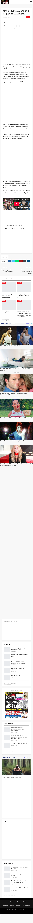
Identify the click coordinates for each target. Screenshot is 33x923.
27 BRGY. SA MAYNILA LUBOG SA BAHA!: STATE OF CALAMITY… (19, 888)
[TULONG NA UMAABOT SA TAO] (7, 745)
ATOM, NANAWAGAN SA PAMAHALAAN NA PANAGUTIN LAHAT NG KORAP (19, 737)
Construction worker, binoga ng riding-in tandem (26, 271)
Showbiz (5, 905)
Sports (28, 16)
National (12, 902)
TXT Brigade (26, 905)
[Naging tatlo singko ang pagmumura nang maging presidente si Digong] (7, 729)
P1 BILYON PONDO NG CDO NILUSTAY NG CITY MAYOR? (18, 662)
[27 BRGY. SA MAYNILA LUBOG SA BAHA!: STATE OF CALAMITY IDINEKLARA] (7, 889)
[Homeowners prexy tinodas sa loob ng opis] (7, 875)
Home (6, 902)
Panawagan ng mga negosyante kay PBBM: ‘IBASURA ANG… (20, 648)
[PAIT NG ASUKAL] (7, 677)
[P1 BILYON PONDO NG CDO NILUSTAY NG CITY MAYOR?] (7, 663)
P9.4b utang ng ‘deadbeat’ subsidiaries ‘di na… (17, 669)
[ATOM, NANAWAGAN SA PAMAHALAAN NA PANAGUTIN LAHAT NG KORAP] (7, 737)
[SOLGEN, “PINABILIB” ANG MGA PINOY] (7, 656)
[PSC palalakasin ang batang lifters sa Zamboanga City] (9, 287)
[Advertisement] (16, 46)
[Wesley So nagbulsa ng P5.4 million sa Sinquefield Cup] (24, 287)
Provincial (25, 902)
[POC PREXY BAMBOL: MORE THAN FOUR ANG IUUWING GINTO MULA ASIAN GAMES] (24, 305)
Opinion (18, 905)
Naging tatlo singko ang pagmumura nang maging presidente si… (17, 729)
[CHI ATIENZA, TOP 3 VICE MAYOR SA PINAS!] (7, 869)
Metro (19, 902)
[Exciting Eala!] (9, 305)
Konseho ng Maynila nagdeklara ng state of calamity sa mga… (20, 881)
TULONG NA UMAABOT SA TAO (19, 743)
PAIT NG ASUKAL (15, 675)
